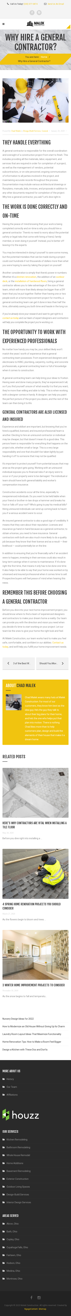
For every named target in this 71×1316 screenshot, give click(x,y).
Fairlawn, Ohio (14, 1255)
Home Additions (15, 1163)
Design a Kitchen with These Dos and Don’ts (25, 1049)
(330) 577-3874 (30, 4)
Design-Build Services (32, 131)
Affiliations (12, 1094)
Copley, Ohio (13, 1239)
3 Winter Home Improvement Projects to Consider (33, 985)
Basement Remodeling (19, 1171)
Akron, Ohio (13, 1223)
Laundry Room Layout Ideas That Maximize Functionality (31, 1034)
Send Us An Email (56, 4)
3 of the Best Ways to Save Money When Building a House (18, 663)
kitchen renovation (26, 277)
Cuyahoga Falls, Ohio (17, 1247)
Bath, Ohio (12, 1231)
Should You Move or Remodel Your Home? (52, 663)
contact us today (10, 318)
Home (44, 57)
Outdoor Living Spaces (18, 1186)
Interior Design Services (19, 1202)
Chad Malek (26, 685)
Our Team (12, 1087)
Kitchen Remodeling (17, 1139)
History (10, 1079)
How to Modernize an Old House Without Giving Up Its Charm (33, 1026)
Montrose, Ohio (14, 1278)
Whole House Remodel (18, 1155)
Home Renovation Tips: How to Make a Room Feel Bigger (31, 1041)
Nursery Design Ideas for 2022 (18, 1018)
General (45, 131)
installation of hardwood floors (31, 281)
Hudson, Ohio (13, 1263)
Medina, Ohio (13, 1271)
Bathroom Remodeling (18, 1147)
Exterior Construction (18, 1179)
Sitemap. (43, 1309)
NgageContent (31, 1309)
